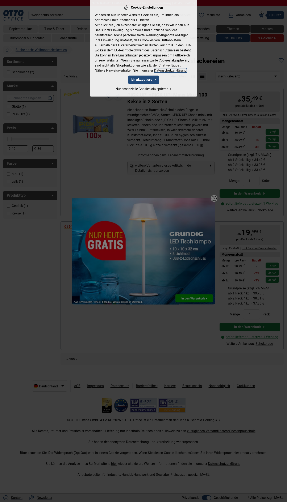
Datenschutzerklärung (170, 70)
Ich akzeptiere (141, 80)
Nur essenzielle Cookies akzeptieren (142, 89)
